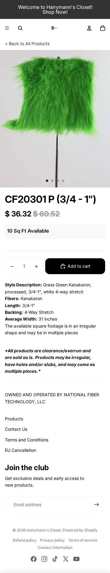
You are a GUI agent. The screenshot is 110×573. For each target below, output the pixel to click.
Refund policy (24, 540)
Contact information (55, 547)
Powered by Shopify (80, 530)
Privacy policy (52, 540)
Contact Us (16, 429)
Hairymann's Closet (44, 530)
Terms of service (82, 540)
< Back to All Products (27, 43)
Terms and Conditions (26, 439)
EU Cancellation (20, 450)
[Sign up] (96, 504)
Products (14, 418)
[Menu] (7, 28)
